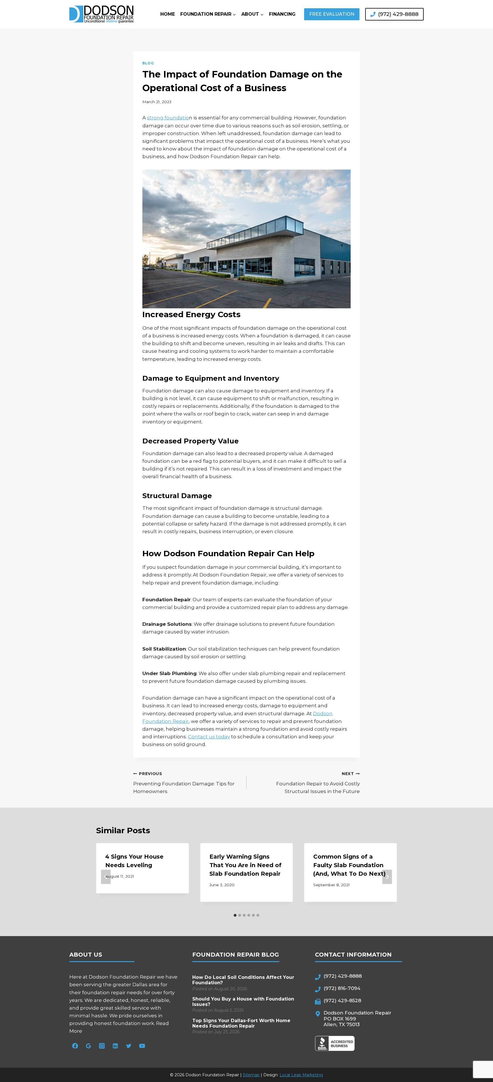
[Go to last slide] (106, 877)
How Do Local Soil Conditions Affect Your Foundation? (243, 980)
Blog (148, 63)
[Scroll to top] (477, 1058)
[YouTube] (142, 1046)
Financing (282, 14)
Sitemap (251, 1074)
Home (167, 14)
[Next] (387, 877)
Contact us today (209, 736)
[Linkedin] (115, 1046)
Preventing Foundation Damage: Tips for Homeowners (184, 782)
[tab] (235, 915)
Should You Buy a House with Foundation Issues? (243, 1001)
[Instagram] (102, 1046)
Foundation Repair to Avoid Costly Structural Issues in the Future (318, 782)
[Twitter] (129, 1046)
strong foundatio (168, 118)
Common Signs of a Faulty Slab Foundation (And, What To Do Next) (349, 865)
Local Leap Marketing (301, 1074)
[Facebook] (75, 1046)
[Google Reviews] (88, 1046)
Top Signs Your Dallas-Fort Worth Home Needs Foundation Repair (241, 1023)
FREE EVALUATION (331, 14)
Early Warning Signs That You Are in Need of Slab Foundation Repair (245, 865)
